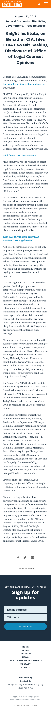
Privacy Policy (25, 677)
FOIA (41, 21)
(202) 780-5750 (25, 688)
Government (14, 25)
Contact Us (25, 681)
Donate (25, 667)
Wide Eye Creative (29, 705)
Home (25, 647)
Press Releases (35, 25)
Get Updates (26, 626)
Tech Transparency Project (25, 660)
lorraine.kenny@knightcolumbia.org (23, 84)
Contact (25, 664)
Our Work (25, 653)
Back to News (26, 568)
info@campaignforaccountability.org (25, 684)
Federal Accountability (21, 21)
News (25, 657)
